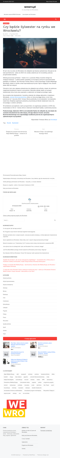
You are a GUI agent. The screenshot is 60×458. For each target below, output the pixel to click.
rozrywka (26, 385)
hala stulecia (18, 377)
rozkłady (20, 385)
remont (6, 385)
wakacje (27, 387)
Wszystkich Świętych (48, 390)
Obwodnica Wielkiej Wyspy (11, 382)
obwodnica (49, 379)
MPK (43, 379)
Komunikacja (6, 304)
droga (11, 377)
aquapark (23, 374)
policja (39, 382)
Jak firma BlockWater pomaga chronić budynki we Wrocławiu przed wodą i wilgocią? (24, 249)
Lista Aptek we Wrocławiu (29, 14)
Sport (4, 327)
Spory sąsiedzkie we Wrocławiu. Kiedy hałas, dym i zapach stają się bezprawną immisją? (25, 240)
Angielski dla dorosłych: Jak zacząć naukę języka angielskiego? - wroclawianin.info (24, 259)
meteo (38, 379)
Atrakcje (6, 23)
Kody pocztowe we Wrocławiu (10, 188)
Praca (4, 317)
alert (18, 374)
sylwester (16, 123)
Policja (4, 314)
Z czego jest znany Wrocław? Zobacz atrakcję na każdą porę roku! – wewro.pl (23, 269)
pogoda (34, 382)
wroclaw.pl (54, 119)
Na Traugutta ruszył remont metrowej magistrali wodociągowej (19, 231)
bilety (53, 374)
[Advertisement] (31, 156)
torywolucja (7, 387)
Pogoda (5, 310)
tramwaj (14, 387)
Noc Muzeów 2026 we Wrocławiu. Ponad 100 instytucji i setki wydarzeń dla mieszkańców (26, 253)
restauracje (12, 385)
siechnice (39, 385)
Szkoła (4, 330)
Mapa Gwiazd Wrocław (51, 1)
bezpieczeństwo (45, 374)
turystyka (20, 387)
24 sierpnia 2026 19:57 (8, 1)
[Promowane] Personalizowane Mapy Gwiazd (14, 175)
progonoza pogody (49, 382)
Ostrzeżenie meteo (25, 382)
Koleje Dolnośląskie (9, 379)
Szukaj (23, 448)
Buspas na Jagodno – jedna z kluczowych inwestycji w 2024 (18, 185)
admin (6, 34)
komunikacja (19, 379)
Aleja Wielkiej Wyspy (9, 374)
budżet (6, 377)
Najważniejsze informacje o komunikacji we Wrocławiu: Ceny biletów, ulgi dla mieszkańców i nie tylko (29, 178)
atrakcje (30, 374)
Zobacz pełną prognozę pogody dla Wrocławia (15, 215)
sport (52, 385)
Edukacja (5, 294)
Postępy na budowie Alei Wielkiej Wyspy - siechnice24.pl (17, 264)
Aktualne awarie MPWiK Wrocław (12, 14)
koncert (26, 379)
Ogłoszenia (25, 442)
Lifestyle (5, 307)
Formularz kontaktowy (46, 430)
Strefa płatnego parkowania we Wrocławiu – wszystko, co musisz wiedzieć (22, 181)
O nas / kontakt (26, 438)
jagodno (26, 377)
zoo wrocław (26, 393)
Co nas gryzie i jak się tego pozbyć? (12, 228)
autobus (37, 374)
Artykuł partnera (7, 278)
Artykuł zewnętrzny (8, 284)
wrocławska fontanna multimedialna (13, 390)
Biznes (4, 291)
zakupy (15, 393)
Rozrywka (5, 320)
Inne (4, 297)
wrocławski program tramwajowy (32, 390)
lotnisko (32, 379)
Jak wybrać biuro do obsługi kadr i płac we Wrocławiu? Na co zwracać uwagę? (23, 246)
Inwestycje (6, 301)
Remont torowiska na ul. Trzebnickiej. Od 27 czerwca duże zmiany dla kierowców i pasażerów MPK (28, 243)
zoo (20, 393)
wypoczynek (7, 393)
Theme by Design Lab (43, 455)
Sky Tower (46, 385)
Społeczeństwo (7, 324)
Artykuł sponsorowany (8, 281)
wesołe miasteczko (37, 387)
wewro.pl (30, 6)
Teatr (4, 333)
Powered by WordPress (29, 455)
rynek (9, 123)
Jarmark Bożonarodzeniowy (18, 97)
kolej (48, 377)
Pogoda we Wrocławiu (27, 445)
